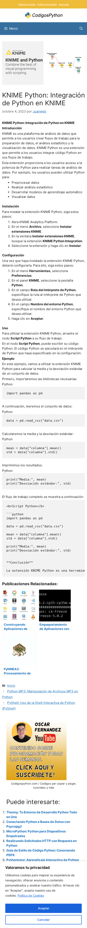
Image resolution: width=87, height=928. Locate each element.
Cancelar (43, 919)
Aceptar (43, 908)
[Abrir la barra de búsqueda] (81, 28)
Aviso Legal (64, 4)
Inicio (11, 685)
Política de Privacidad (47, 4)
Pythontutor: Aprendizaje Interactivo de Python (42, 860)
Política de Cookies (31, 895)
